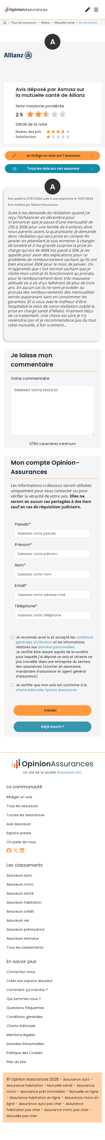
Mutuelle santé (64, 22)
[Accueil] (26, 10)
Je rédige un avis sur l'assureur (53, 155)
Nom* (20, 565)
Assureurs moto (20, 884)
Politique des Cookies (24, 1052)
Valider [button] (51, 710)
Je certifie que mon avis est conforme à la (51, 687)
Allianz (46, 22)
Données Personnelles (25, 1043)
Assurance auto (76, 1079)
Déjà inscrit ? (52, 726)
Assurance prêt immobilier (42, 1091)
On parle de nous (21, 842)
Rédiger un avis (19, 797)
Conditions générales (25, 1016)
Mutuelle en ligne (83, 1091)
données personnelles (56, 647)
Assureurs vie (18, 920)
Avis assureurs (19, 824)
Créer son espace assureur (29, 980)
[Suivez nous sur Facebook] (9, 851)
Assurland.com (69, 772)
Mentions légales (21, 1034)
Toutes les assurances (26, 815)
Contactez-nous (21, 971)
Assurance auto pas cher (40, 1103)
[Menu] (96, 9)
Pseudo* (23, 524)
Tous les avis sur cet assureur (53, 168)
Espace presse (19, 833)
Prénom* (23, 544)
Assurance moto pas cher (66, 1109)
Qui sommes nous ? (24, 998)
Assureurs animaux (23, 938)
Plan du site (16, 1061)
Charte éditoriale (21, 1025)
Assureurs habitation (24, 902)
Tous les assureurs (24, 22)
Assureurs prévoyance (25, 929)
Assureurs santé (20, 893)
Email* (21, 585)
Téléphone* (26, 606)
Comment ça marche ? (27, 989)
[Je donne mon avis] (88, 10)
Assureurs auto (19, 875)
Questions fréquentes (25, 1007)
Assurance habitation (25, 1085)
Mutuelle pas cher (22, 1115)
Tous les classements (25, 947)
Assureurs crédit (20, 911)
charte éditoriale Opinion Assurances (46, 690)
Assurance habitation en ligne (35, 1097)
